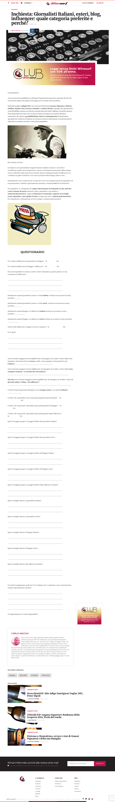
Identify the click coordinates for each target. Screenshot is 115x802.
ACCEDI (99, 3)
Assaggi (37, 791)
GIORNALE (28, 3)
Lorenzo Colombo (33, 698)
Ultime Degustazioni (60, 781)
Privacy (76, 789)
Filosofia (76, 783)
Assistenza (77, 791)
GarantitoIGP (32, 689)
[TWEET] (36, 31)
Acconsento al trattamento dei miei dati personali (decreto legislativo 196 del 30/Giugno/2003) (34, 765)
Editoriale (38, 781)
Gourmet (37, 789)
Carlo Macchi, (16, 30)
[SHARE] (32, 31)
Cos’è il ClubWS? (88, 3)
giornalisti (23, 675)
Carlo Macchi (20, 633)
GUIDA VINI (14, 3)
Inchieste (14, 9)
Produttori (58, 783)
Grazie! (76, 786)
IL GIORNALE (39, 778)
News (37, 796)
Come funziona (59, 786)
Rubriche (37, 794)
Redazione (77, 781)
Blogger (12, 675)
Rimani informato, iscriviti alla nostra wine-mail (33, 762)
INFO (76, 778)
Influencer (46, 675)
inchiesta (34, 675)
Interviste (38, 786)
